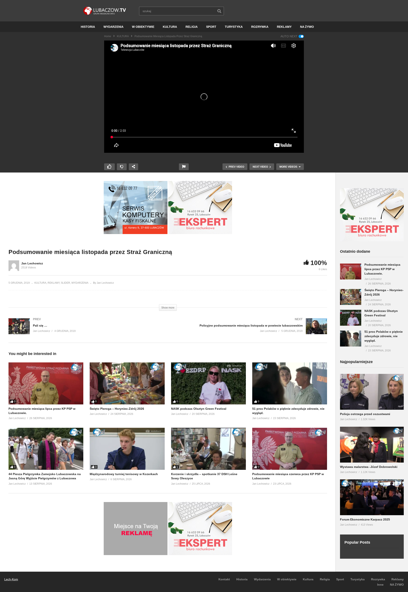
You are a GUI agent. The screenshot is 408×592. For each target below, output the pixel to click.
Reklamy (397, 579)
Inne (380, 584)
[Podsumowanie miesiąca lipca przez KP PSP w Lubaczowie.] (45, 383)
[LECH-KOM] (135, 233)
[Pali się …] (86, 330)
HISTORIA (88, 26)
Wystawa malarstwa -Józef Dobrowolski (368, 467)
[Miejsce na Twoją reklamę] (135, 554)
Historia (242, 579)
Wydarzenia (262, 579)
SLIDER (65, 282)
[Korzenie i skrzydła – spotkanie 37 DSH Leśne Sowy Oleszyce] (208, 449)
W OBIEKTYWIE (143, 26)
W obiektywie (286, 579)
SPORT (211, 26)
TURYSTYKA (234, 26)
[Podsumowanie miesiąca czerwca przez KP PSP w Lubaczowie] (289, 449)
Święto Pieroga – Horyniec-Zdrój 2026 (117, 408)
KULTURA (170, 26)
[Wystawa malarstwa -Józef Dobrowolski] (372, 445)
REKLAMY (284, 26)
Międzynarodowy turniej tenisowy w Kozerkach (124, 474)
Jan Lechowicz (32, 263)
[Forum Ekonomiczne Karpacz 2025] (372, 497)
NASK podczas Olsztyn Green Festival (198, 408)
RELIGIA (192, 26)
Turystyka (357, 579)
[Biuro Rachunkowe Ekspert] (372, 240)
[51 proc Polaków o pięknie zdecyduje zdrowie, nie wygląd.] (289, 383)
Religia (325, 579)
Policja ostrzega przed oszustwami (365, 414)
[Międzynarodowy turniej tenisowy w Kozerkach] (127, 449)
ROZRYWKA (259, 26)
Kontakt (224, 579)
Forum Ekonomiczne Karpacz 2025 (365, 519)
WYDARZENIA (113, 26)
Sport (340, 579)
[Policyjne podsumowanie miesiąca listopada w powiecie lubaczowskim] (249, 330)
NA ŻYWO (307, 26)
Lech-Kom (11, 579)
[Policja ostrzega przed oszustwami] (372, 392)
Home (107, 36)
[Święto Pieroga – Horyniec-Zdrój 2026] (127, 383)
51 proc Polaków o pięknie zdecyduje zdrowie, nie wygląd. (383, 336)
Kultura (308, 579)
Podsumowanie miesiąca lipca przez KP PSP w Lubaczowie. (382, 269)
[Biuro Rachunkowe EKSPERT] (200, 233)
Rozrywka (378, 579)
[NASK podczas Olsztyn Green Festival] (208, 383)
